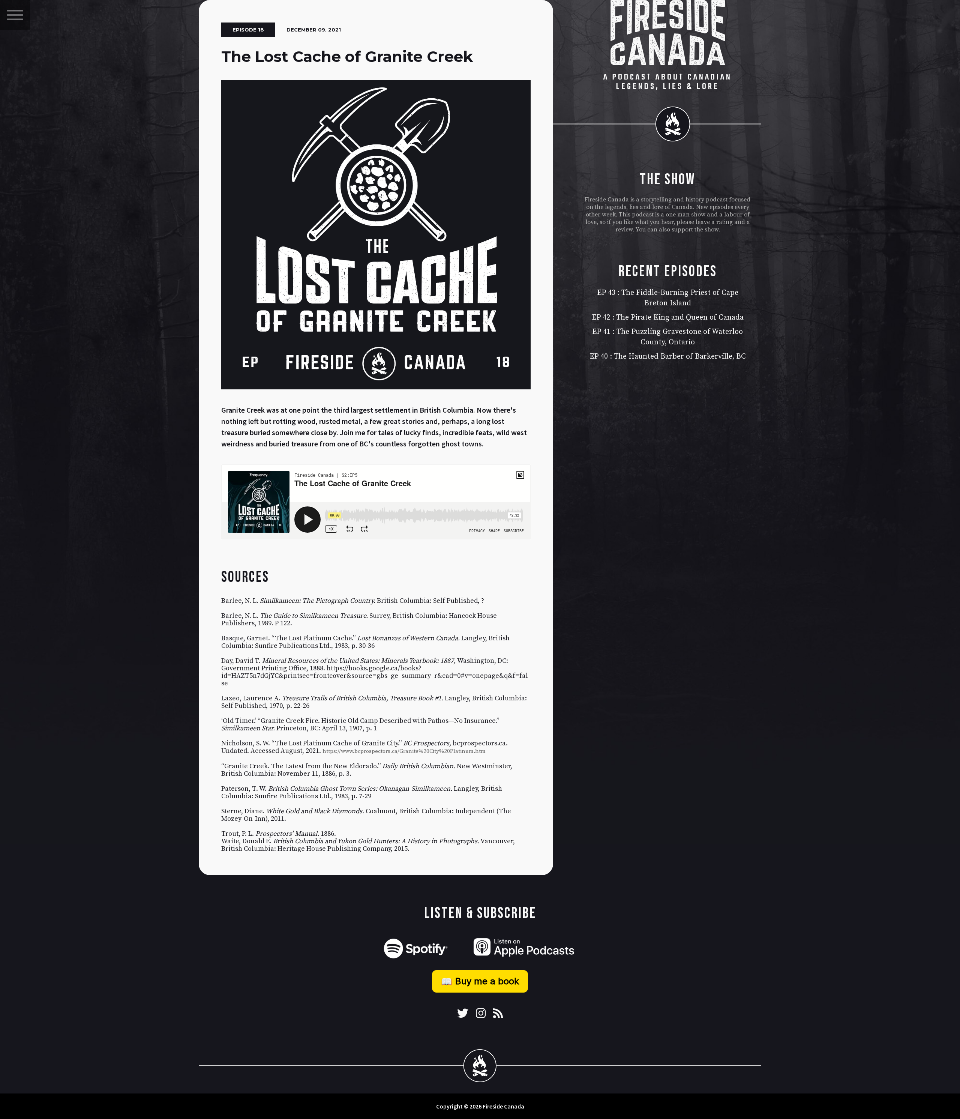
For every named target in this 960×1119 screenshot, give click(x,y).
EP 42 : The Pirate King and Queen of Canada (668, 317)
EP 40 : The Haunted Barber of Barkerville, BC (668, 356)
